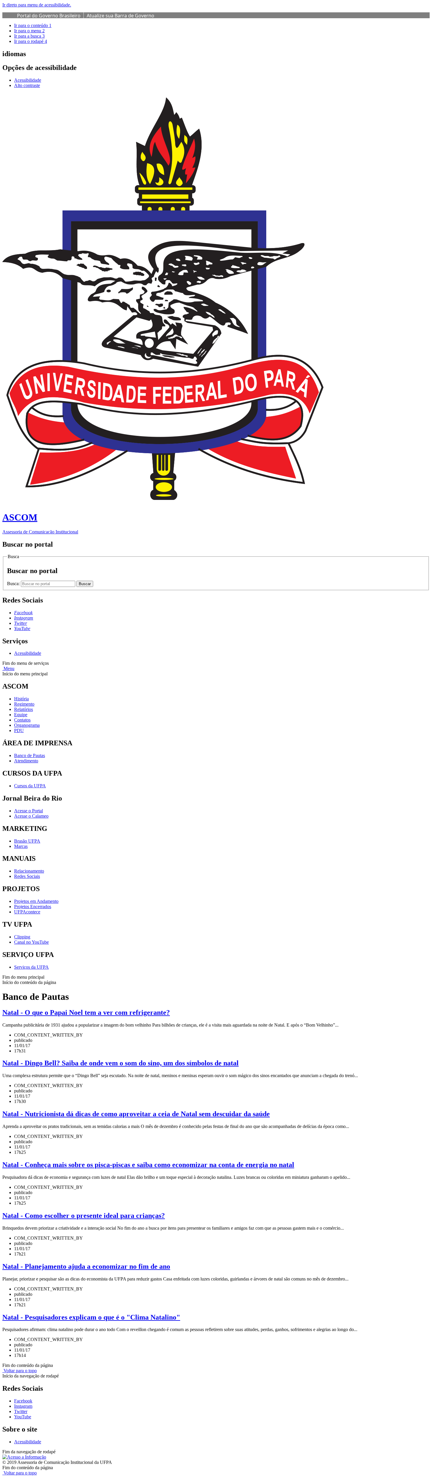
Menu (8, 668)
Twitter (20, 1411)
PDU (19, 730)
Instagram (23, 1406)
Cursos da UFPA (30, 785)
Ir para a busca (29, 36)
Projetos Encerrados (32, 906)
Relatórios (23, 709)
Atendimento (26, 760)
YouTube (22, 1416)
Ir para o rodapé (30, 41)
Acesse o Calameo (31, 816)
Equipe (20, 714)
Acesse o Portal (28, 810)
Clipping (22, 936)
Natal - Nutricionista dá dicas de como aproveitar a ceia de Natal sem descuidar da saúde (136, 1114)
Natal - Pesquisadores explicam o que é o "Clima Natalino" (91, 1317)
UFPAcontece (27, 911)
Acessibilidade (27, 80)
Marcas (21, 846)
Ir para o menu (29, 30)
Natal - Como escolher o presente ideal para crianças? (83, 1215)
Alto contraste (27, 85)
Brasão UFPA (27, 840)
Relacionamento (29, 870)
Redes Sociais (27, 876)
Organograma (27, 725)
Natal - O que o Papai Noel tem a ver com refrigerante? (86, 1012)
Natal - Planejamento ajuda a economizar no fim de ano (86, 1266)
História (21, 698)
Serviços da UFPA (31, 967)
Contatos (22, 719)
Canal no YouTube (31, 942)
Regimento (24, 704)
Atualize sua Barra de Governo (120, 15)
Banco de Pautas (29, 755)
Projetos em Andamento (36, 901)
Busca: (14, 583)
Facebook (23, 1400)
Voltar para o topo (19, 1370)
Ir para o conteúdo (32, 25)
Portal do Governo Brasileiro (49, 15)
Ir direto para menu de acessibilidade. (36, 4)
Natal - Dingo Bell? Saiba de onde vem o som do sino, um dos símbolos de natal (120, 1063)
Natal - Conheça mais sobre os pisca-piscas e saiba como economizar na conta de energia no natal (148, 1165)
